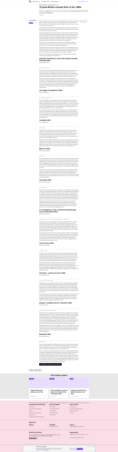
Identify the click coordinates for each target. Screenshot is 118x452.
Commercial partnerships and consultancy (36, 416)
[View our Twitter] (30, 438)
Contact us (72, 412)
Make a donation (52, 414)
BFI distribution (32, 406)
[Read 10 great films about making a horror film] (38, 387)
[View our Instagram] (33, 438)
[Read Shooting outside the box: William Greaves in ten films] (79, 387)
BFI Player (31, 424)
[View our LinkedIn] (34, 438)
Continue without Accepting (90, 446)
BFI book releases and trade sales (35, 412)
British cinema (38, 370)
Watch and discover (36, 1)
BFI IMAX (71, 424)
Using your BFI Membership (54, 408)
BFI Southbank (52, 424)
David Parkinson (33, 20)
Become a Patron (52, 406)
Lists (57, 4)
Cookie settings (73, 448)
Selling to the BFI (32, 414)
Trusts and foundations (53, 412)
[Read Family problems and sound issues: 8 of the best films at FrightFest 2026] (59, 387)
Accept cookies (80, 448)
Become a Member (81, 1)
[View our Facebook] (31, 438)
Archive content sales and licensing (35, 408)
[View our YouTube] (36, 438)
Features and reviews (51, 4)
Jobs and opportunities (74, 410)
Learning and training (45, 1)
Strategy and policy (73, 406)
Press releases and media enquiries (76, 408)
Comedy (31, 370)
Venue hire (31, 410)
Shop (87, 1)
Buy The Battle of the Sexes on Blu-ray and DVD (50, 364)
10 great (31, 23)
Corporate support (52, 410)
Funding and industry (55, 1)
